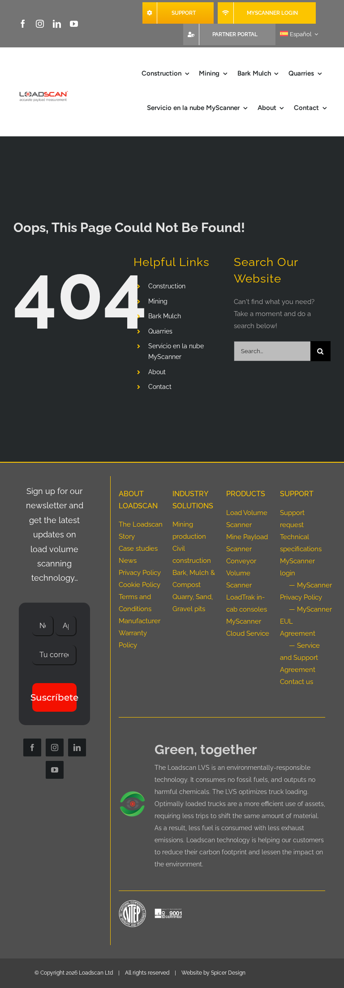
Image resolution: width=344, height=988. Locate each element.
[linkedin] (57, 24)
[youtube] (74, 24)
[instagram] (40, 24)
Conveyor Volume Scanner (241, 573)
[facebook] (23, 24)
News (128, 561)
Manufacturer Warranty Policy (139, 633)
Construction (166, 286)
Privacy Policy (140, 573)
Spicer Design (228, 973)
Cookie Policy (139, 585)
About (157, 372)
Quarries (160, 331)
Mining (158, 301)
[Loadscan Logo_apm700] (43, 93)
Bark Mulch (164, 316)
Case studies (138, 549)
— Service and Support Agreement (300, 658)
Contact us (296, 682)
